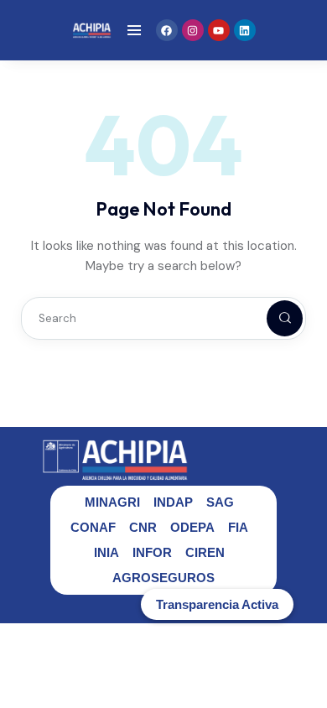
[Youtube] (219, 30)
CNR (143, 527)
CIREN (205, 552)
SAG (220, 502)
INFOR (152, 552)
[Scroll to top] (302, 664)
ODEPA (192, 527)
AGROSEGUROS (163, 577)
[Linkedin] (245, 30)
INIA (106, 552)
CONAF (93, 527)
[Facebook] (167, 30)
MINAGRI (112, 502)
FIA (238, 527)
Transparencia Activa (217, 604)
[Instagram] (193, 30)
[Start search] (271, 318)
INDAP (173, 502)
